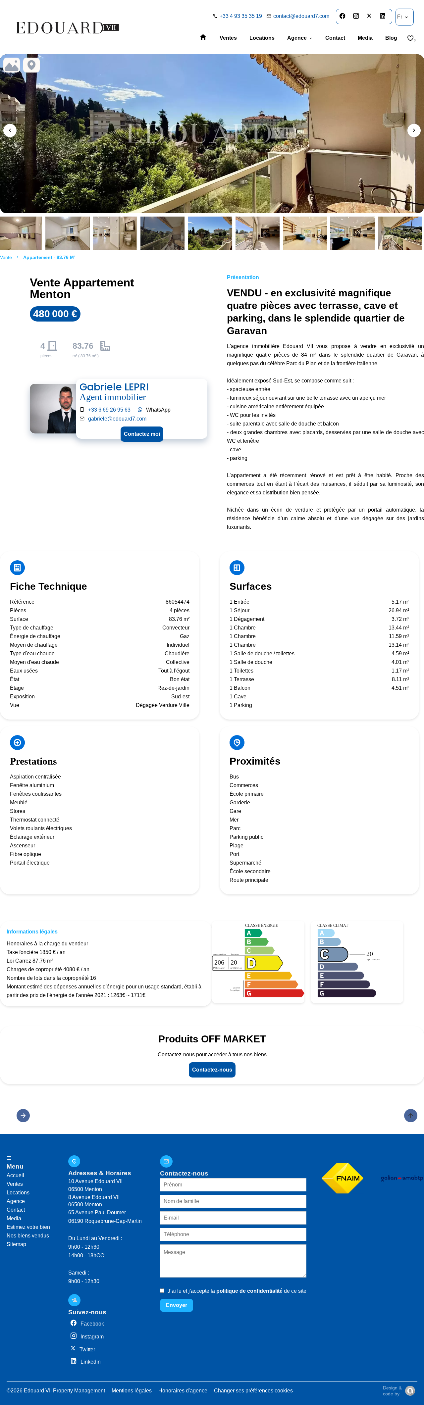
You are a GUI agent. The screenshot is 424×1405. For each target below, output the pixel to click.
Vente (6, 257)
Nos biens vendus (28, 1235)
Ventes (15, 1184)
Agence (16, 1201)
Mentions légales (132, 1390)
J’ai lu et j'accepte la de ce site (237, 1291)
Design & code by (392, 1390)
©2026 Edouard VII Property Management (56, 1390)
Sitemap (16, 1244)
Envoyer (176, 1305)
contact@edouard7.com (301, 16)
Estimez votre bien (28, 1227)
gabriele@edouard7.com (117, 419)
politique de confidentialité (249, 1291)
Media (14, 1218)
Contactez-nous (212, 1070)
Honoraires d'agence (182, 1390)
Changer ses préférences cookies (253, 1390)
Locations (18, 1192)
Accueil (15, 1175)
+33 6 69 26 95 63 (109, 410)
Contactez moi (142, 434)
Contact (16, 1210)
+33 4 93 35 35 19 (241, 16)
